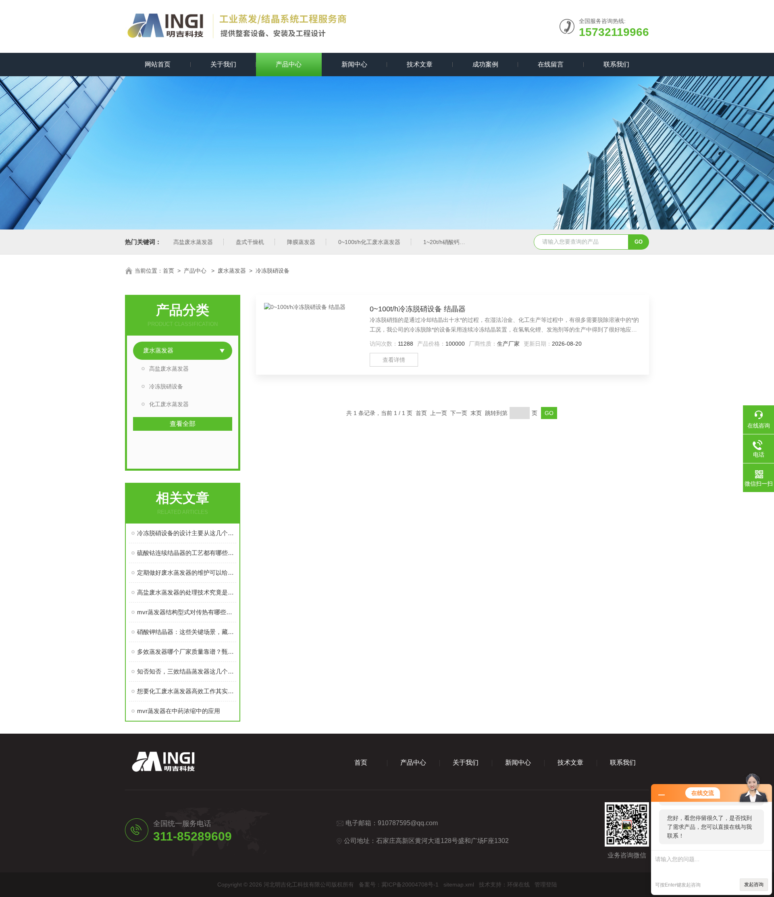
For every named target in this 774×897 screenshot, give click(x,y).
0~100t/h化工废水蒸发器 (369, 242)
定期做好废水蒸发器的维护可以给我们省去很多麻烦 (186, 572)
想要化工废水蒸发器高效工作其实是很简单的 (186, 691)
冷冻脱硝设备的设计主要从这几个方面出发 (186, 533)
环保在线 (518, 884)
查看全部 (183, 423)
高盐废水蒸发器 (193, 242)
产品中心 (289, 64)
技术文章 (420, 64)
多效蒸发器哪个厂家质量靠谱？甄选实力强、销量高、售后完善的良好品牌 (186, 651)
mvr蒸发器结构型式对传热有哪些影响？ (186, 612)
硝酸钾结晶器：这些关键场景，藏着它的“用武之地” (186, 631)
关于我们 (223, 64)
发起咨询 (754, 884)
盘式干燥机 (250, 242)
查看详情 (394, 360)
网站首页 (158, 64)
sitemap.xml (458, 884)
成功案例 (485, 64)
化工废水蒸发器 (169, 404)
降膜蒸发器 (301, 242)
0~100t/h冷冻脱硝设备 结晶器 (418, 309)
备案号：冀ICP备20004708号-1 (399, 884)
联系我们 (616, 64)
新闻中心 (354, 64)
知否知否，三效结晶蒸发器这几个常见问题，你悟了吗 (186, 671)
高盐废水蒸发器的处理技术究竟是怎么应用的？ (186, 592)
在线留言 (551, 64)
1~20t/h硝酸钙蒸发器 (449, 242)
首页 (168, 270)
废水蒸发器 (232, 270)
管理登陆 (546, 884)
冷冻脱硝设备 (272, 270)
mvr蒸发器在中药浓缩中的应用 (178, 710)
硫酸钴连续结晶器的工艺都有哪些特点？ (186, 552)
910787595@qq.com (408, 823)
